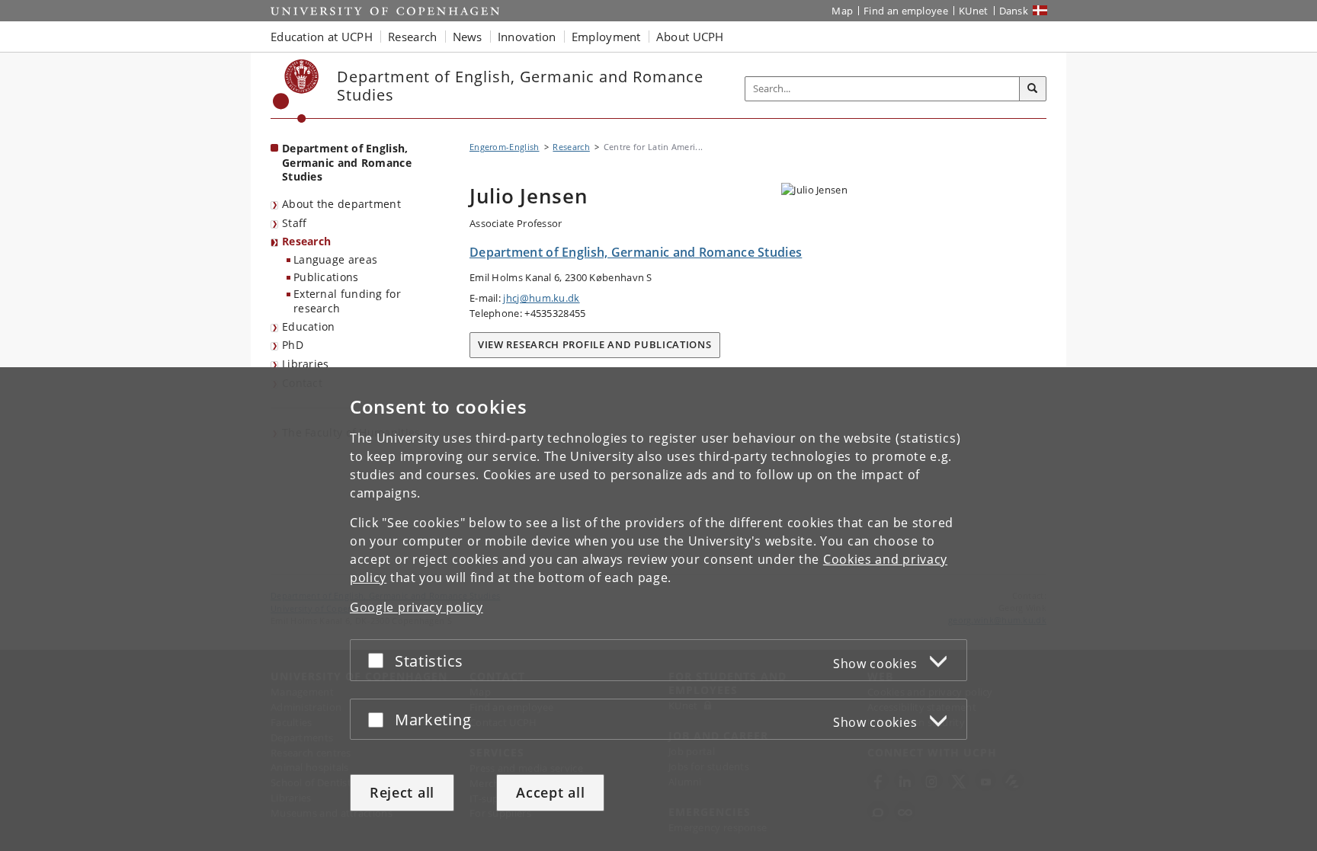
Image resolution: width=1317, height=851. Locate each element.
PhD (292, 345)
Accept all (550, 792)
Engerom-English (504, 146)
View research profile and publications (595, 344)
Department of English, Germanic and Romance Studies (347, 162)
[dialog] (658, 609)
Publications (326, 277)
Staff (294, 223)
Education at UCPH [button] (322, 36)
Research (306, 241)
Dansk (1014, 11)
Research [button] (412, 36)
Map (842, 11)
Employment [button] (606, 36)
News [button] (467, 36)
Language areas (335, 259)
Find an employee (906, 11)
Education (308, 326)
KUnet (974, 11)
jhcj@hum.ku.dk (541, 298)
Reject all (402, 792)
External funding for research (347, 300)
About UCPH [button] (690, 36)
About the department (341, 204)
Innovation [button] (527, 36)
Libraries (305, 364)
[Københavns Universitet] (296, 91)
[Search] (1032, 89)
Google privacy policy (416, 607)
